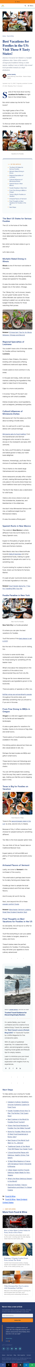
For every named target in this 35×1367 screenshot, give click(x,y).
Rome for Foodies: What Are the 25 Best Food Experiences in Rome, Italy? (19, 1134)
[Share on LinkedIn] (26, 1365)
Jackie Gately (11, 74)
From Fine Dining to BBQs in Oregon (17, 191)
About (3, 1353)
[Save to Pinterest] (15, 1365)
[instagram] (7, 1346)
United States (8, 1202)
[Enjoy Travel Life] (3, 5)
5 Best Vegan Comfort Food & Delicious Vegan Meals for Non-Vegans (19, 1172)
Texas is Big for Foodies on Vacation (17, 195)
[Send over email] (32, 1365)
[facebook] (11, 1346)
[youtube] (16, 1346)
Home (4, 36)
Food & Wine (10, 36)
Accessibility (26, 1360)
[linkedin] (20, 1346)
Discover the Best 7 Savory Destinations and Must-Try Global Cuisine (20, 1187)
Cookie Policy (5, 1361)
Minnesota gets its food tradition (14, 434)
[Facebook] (13, 1068)
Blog (15, 1353)
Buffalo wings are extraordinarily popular (17, 694)
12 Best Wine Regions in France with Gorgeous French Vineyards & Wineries (19, 1163)
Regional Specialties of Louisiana (16, 176)
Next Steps (12, 207)
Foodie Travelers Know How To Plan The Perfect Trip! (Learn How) (19, 1113)
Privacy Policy (5, 1360)
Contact (29, 1353)
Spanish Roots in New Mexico (16, 184)
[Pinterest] (16, 1068)
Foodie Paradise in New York (18, 188)
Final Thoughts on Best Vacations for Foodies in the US (17, 202)
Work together (21, 1353)
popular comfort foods (11, 904)
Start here (9, 1353)
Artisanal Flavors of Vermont (18, 199)
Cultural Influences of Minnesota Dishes (15, 180)
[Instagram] (9, 1068)
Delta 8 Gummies (15, 554)
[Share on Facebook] (3, 1365)
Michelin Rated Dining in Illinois (16, 172)
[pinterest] (3, 1346)
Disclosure (12, 1360)
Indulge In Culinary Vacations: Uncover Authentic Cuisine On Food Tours (18, 1104)
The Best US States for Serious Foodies (16, 168)
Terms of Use (19, 1360)
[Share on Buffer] (20, 1365)
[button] (25, 5)
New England (21, 1199)
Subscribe (17, 1320)
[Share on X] (9, 1365)
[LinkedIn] (20, 1068)
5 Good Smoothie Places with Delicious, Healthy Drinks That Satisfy (18, 1155)
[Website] (6, 1068)
